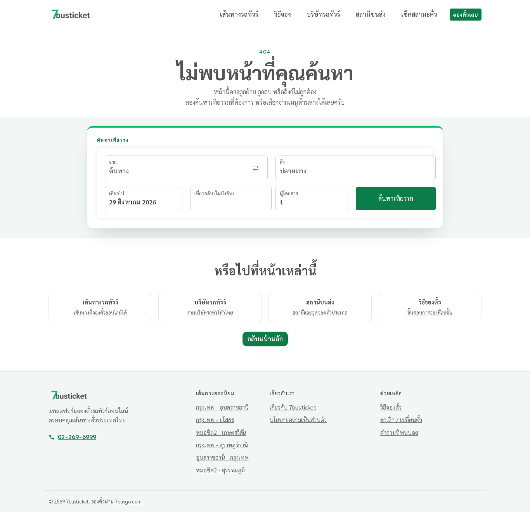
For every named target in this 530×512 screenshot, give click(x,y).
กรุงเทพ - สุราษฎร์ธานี (222, 444)
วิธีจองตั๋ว (391, 407)
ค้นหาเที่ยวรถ (395, 198)
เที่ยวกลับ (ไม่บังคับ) (214, 193)
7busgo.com (128, 501)
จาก (113, 162)
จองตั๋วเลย (465, 14)
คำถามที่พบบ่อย (399, 432)
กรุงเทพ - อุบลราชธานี (222, 407)
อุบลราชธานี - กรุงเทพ (222, 457)
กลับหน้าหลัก (265, 339)
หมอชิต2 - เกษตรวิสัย (221, 432)
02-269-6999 (77, 437)
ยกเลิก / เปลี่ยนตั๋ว (401, 419)
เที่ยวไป (116, 193)
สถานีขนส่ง (371, 14)
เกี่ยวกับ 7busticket (293, 407)
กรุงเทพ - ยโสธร (215, 419)
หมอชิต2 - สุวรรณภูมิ (220, 470)
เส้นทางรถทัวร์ (239, 14)
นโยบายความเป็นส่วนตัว (298, 419)
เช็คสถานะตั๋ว (419, 14)
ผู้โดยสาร (289, 193)
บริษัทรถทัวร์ (323, 14)
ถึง (282, 162)
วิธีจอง (282, 14)
